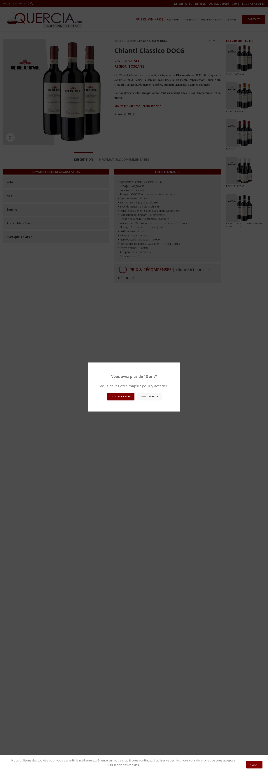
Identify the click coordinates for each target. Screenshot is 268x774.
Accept (254, 764)
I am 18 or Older (120, 396)
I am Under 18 (149, 396)
